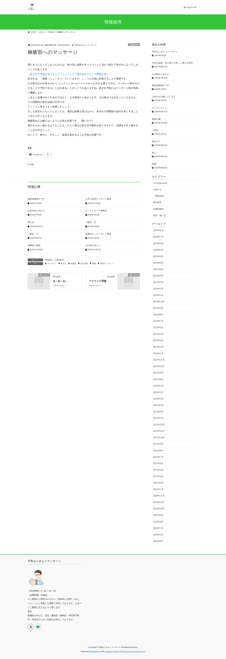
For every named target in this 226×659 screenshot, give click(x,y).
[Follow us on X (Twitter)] (31, 627)
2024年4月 (158, 275)
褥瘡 (94, 263)
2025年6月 (158, 243)
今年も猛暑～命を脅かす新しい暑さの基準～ (173, 63)
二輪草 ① (33, 234)
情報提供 (134, 45)
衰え (154, 152)
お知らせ (157, 189)
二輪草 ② (90, 222)
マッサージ (52, 263)
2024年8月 (158, 263)
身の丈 (31, 222)
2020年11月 (158, 502)
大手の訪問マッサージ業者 (98, 199)
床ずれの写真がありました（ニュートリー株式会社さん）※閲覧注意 (68, 74)
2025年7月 (158, 237)
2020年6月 (158, 534)
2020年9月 (158, 515)
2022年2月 (158, 411)
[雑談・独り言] (39, 280)
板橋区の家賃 (34, 245)
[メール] (38, 627)
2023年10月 (159, 301)
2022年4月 (158, 398)
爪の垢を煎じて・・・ (96, 245)
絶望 (154, 164)
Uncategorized (160, 183)
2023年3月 (158, 340)
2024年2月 (158, 288)
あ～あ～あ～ (60, 281)
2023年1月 (158, 353)
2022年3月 (158, 405)
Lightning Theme (112, 651)
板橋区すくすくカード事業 (98, 234)
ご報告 (155, 130)
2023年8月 (158, 314)
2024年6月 (158, 269)
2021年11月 (158, 431)
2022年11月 (158, 366)
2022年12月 (159, 360)
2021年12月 (159, 424)
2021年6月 (158, 463)
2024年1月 (158, 295)
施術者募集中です (36, 199)
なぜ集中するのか (160, 74)
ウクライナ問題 (97, 281)
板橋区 (73, 263)
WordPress (96, 651)
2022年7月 (158, 386)
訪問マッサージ (106, 263)
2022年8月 (158, 379)
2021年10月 (159, 437)
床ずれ (63, 263)
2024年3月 (158, 282)
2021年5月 (158, 470)
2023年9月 (158, 308)
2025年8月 (158, 230)
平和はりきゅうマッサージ (165, 51)
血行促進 (84, 263)
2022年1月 (158, 418)
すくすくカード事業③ (96, 210)
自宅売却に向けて (36, 210)
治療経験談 (59, 260)
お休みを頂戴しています (164, 96)
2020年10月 (159, 508)
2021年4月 (158, 476)
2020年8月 (158, 521)
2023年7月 (158, 321)
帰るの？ (156, 141)
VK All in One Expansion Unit (133, 651)
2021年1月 (158, 489)
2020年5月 (158, 541)
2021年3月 (158, 483)
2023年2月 (158, 347)
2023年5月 (158, 327)
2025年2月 (158, 250)
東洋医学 (157, 202)
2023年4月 (158, 334)
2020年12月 (159, 495)
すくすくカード (159, 108)
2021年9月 (158, 444)
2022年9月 (158, 372)
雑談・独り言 (159, 215)
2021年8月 (158, 450)
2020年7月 (158, 528)
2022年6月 (158, 392)
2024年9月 (158, 256)
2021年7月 (158, 457)
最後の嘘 (156, 119)
